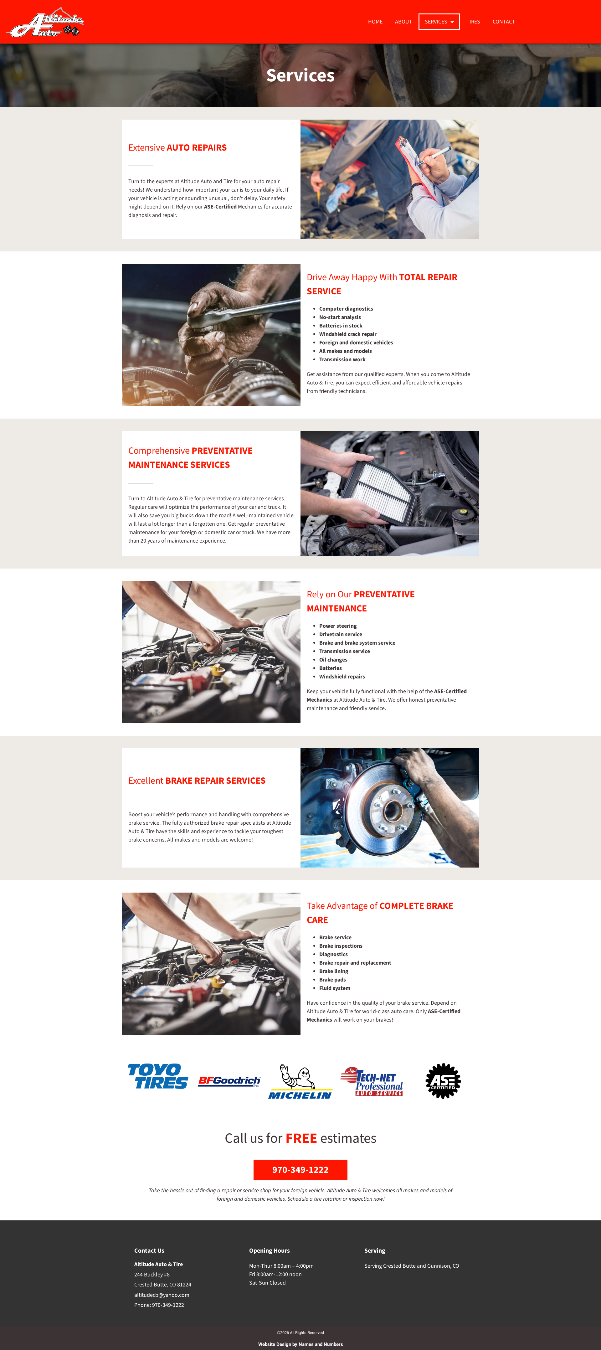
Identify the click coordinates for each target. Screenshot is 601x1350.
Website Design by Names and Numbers (300, 1344)
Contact (504, 22)
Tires (473, 22)
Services (436, 22)
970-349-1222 (168, 1305)
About (403, 22)
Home (375, 22)
